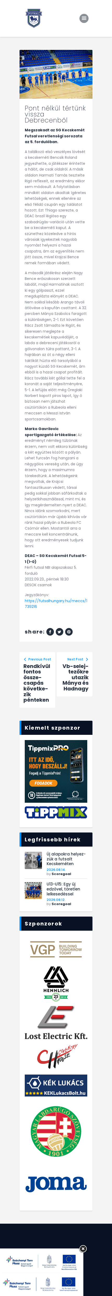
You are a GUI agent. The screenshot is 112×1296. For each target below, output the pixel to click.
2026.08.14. (56, 869)
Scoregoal (61, 873)
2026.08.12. (56, 899)
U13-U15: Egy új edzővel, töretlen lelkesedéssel (63, 889)
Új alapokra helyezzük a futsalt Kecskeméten (66, 859)
